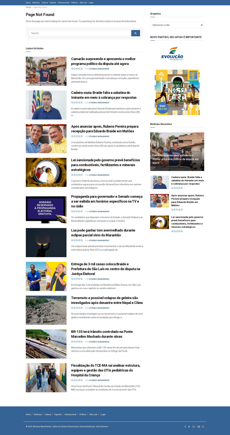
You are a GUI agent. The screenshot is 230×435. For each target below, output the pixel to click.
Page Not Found (40, 7)
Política (74, 3)
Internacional (63, 3)
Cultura (44, 3)
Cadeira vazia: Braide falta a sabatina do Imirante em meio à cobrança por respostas (187, 180)
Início (28, 3)
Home (28, 7)
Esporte (53, 3)
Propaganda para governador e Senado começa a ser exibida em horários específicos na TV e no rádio (107, 201)
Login (91, 3)
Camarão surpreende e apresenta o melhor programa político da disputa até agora (176, 159)
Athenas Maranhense (99, 69)
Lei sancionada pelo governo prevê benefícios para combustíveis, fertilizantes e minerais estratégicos (105, 165)
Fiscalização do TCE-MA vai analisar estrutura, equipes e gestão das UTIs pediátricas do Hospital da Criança (105, 370)
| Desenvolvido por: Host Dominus (93, 426)
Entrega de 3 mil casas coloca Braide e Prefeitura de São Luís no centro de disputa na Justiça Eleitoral (105, 269)
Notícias (36, 3)
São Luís (83, 3)
